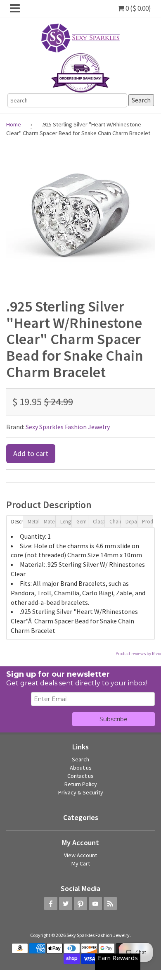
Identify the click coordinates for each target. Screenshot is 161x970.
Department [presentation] (131, 521)
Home (13, 124)
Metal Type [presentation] (33, 521)
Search (80, 759)
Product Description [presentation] (148, 521)
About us (81, 767)
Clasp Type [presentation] (98, 521)
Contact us (80, 776)
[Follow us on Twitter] (65, 903)
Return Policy (80, 784)
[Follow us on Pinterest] (80, 903)
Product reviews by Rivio (138, 653)
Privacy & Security (80, 792)
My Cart (80, 863)
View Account (80, 855)
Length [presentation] (66, 521)
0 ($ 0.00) (137, 8)
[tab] (14, 521)
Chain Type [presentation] (115, 521)
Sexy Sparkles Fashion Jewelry (68, 427)
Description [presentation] (17, 521)
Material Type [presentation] (49, 521)
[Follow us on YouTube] (95, 903)
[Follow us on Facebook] (50, 903)
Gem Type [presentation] (82, 521)
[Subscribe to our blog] (110, 903)
